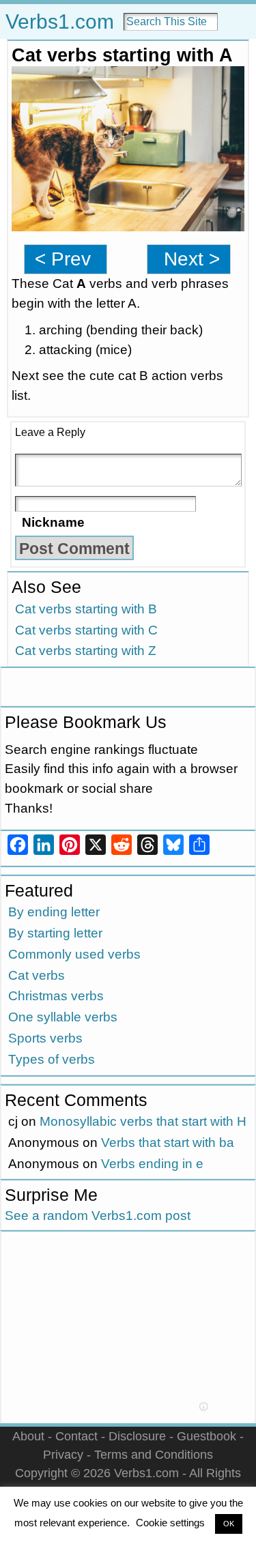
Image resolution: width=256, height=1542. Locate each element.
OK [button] (228, 1523)
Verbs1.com (59, 21)
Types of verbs (51, 1059)
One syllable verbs (62, 1017)
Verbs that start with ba (167, 1142)
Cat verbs (36, 975)
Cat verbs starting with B (86, 609)
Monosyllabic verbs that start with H (143, 1121)
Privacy (63, 1454)
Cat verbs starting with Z (85, 650)
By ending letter (54, 912)
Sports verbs (45, 1038)
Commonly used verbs (74, 954)
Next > (192, 259)
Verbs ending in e (152, 1163)
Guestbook (206, 1436)
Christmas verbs (56, 996)
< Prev (63, 259)
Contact (76, 1436)
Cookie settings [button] (170, 1522)
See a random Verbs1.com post (97, 1215)
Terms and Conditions (153, 1454)
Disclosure (137, 1436)
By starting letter (55, 933)
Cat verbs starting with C (86, 630)
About (28, 1436)
